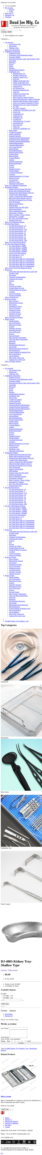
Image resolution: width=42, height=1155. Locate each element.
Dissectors (12, 341)
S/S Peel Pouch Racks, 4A (17, 231)
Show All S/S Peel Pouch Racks (15, 242)
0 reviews (4, 970)
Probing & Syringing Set (21, 94)
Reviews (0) (9, 1016)
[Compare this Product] (3, 1006)
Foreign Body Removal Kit (22, 84)
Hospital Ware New (15, 220)
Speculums (12, 61)
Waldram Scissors (14, 310)
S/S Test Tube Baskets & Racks (15, 244)
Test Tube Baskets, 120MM (18, 248)
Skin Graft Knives (15, 354)
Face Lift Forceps (14, 332)
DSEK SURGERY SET (21, 83)
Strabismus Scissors (15, 306)
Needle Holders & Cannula (18, 290)
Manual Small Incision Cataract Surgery (26, 101)
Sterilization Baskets (11, 187)
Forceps (11, 167)
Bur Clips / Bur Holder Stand (18, 218)
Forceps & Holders (15, 295)
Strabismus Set (18, 117)
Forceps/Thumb (14, 336)
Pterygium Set (17, 125)
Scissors (11, 165)
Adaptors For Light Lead (17, 359)
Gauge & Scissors (14, 293)
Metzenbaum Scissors (16, 303)
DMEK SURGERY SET (21, 81)
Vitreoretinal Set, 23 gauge (21, 121)
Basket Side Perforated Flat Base (19, 191)
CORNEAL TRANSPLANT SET (24, 110)
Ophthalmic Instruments (12, 51)
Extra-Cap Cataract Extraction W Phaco (26, 103)
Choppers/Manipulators (16, 145)
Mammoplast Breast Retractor (18, 348)
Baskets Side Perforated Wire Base (20, 189)
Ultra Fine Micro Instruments (18, 339)
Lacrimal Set (17, 119)
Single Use (8, 270)
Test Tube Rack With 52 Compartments (21, 260)
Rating (3, 1041)
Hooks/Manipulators (15, 150)
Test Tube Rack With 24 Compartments (21, 259)
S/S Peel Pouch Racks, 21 (17, 233)
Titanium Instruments (16, 161)
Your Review (5, 1037)
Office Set (16, 127)
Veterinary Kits (14, 48)
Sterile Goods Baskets (16, 204)
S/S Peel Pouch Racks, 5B (17, 235)
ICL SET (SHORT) (19, 108)
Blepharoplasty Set (19, 73)
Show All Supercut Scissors (14, 317)
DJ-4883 (3, 994)
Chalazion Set (17, 116)
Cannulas (12, 174)
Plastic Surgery (10, 319)
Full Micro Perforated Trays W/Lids (20, 200)
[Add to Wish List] (1, 1006)
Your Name (4, 1028)
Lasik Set (16, 92)
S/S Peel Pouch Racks (12, 224)
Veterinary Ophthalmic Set (21, 128)
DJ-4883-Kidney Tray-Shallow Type (17, 621)
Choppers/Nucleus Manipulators (19, 138)
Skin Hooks (13, 347)
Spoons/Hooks (13, 149)
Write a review (13, 970)
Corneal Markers (14, 158)
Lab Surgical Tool (15, 44)
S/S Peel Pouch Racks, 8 (17, 227)
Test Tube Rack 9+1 (15, 257)
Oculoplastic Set (18, 114)
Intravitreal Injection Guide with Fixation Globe (24, 59)
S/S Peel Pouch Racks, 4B (17, 238)
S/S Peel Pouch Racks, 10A (18, 229)
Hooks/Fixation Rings (16, 152)
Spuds (11, 66)
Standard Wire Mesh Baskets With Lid (21, 193)
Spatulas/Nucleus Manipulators (19, 139)
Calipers (11, 160)
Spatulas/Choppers (15, 136)
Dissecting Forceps (15, 330)
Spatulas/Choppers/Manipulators (19, 141)
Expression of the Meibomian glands (21, 55)
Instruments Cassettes (16, 213)
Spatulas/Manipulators (16, 143)
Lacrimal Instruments (16, 172)
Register (11, 9)
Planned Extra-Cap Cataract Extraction (25, 105)
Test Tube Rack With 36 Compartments (21, 264)
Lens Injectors (13, 180)
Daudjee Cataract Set (20, 75)
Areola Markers (14, 356)
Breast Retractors (14, 350)
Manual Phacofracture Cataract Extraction (26, 99)
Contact (7, 1127)
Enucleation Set (18, 123)
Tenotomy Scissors (15, 314)
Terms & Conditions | (12, 1123)
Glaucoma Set (17, 86)
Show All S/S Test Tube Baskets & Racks (18, 268)
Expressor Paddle (14, 57)
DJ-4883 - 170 (8, 996)
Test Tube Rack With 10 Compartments (21, 266)
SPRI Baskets (13, 205)
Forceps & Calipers (15, 286)
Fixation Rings (13, 154)
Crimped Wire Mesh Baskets (18, 194)
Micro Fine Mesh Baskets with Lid (20, 198)
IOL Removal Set (18, 88)
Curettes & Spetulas (15, 132)
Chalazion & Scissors (16, 279)
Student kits (13, 46)
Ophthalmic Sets (14, 72)
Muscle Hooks (13, 156)
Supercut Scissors (10, 299)
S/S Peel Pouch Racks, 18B (18, 240)
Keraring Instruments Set (21, 90)
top (2, 1153)
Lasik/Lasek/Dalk (14, 134)
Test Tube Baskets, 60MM (17, 246)
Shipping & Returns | (11, 1121)
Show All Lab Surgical (12, 50)
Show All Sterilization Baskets (14, 222)
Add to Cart (5, 1004)
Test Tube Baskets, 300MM (18, 251)
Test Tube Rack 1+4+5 (16, 255)
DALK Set (16, 112)
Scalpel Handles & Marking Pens (19, 352)
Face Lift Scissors (14, 308)
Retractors (12, 62)
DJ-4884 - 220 (8, 998)
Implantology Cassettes (16, 216)
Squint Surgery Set (19, 95)
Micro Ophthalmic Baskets (17, 211)
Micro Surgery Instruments (17, 337)
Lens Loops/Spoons (15, 147)
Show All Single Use (11, 297)
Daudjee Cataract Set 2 (20, 77)
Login (11, 11)
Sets (10, 282)
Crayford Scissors (14, 312)
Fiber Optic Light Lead (16, 358)
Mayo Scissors (13, 301)
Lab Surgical (9, 42)
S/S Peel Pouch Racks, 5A (17, 226)
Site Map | (8, 1125)
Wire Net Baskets (14, 202)
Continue (21, 1043)
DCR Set (16, 79)
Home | (7, 1118)
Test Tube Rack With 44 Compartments (21, 262)
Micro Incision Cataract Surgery (23, 97)
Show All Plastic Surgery (13, 361)
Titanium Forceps (14, 169)
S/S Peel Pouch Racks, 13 (17, 237)
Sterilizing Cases (14, 182)
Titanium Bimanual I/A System (19, 176)
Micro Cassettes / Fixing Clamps (19, 215)
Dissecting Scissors (15, 325)
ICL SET (16, 106)
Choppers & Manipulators (17, 277)
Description (8, 1014)
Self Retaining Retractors (17, 345)
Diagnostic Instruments (16, 183)
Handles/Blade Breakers (17, 70)
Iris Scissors (13, 304)
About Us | (8, 1119)
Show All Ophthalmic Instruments (16, 185)
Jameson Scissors (14, 315)
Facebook (4, 1010)
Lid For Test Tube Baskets (17, 253)
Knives (11, 64)
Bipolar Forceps (14, 178)
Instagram (13, 1010)
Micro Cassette (6, 1096)
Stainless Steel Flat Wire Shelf (18, 207)
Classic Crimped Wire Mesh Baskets (20, 196)
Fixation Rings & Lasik (16, 288)
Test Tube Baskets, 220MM (18, 249)
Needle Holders (14, 171)
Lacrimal (12, 292)
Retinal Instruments (15, 163)
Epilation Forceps (14, 53)
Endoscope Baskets (15, 209)
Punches (11, 68)
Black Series (13, 130)
